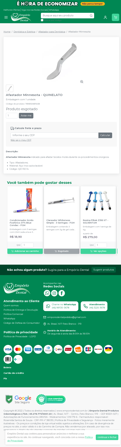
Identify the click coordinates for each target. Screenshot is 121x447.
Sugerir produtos (103, 269)
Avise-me (26, 115)
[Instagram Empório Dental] (54, 292)
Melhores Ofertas (12, 10)
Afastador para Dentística (51, 31)
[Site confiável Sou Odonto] (51, 399)
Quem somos (11, 305)
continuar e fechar (107, 437)
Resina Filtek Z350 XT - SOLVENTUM (95, 221)
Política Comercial (13, 314)
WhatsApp (54, 10)
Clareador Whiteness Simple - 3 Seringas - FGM (60, 221)
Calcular (105, 135)
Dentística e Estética (24, 31)
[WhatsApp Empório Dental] (47, 292)
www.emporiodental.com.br (72, 410)
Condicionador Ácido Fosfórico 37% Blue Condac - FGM (21, 223)
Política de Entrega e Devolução (21, 310)
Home (7, 31)
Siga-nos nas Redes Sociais (35, 10)
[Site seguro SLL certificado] (18, 399)
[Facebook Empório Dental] (61, 292)
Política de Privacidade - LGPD (20, 336)
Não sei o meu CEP (21, 140)
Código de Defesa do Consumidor (22, 323)
